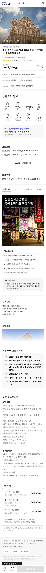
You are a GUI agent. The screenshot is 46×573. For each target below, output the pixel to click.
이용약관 (5, 541)
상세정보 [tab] (29, 189)
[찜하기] (37, 66)
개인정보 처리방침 (37, 541)
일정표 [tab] (17, 189)
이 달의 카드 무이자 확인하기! (21, 80)
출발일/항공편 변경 (23, 163)
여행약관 (22, 543)
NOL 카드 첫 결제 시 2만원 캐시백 (23, 74)
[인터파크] (5, 3)
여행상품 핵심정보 (28, 60)
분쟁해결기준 (32, 543)
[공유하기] (42, 66)
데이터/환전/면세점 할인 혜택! (22, 86)
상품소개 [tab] (6, 189)
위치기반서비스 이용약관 (19, 541)
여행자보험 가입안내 (9, 543)
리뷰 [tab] (40, 189)
